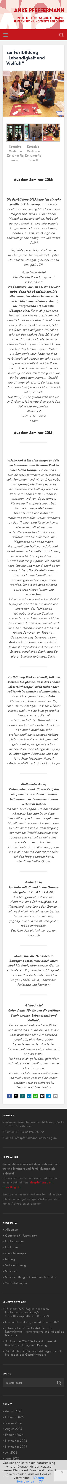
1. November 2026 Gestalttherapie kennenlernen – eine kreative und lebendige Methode (34, 1331)
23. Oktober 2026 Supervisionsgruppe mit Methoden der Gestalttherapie (33, 1353)
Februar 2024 (14, 1435)
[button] (9, 1096)
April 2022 (12, 1458)
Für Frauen (12, 1247)
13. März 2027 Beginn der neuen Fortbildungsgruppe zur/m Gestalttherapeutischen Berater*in (27, 1312)
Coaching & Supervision (21, 1235)
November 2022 (16, 1446)
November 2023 (16, 1441)
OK (41, 1481)
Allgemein (11, 1229)
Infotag (10, 1259)
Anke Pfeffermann (39, 10)
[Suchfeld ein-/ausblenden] (61, 34)
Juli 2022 (11, 1452)
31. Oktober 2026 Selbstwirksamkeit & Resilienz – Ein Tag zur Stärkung (30, 1343)
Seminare (11, 1271)
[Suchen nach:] (33, 1382)
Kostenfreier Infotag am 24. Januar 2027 (32, 1322)
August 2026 (13, 1411)
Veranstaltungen (16, 1283)
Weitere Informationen (29, 1479)
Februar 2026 (14, 1417)
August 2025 (13, 1429)
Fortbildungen (14, 1241)
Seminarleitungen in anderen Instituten (30, 1277)
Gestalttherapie (15, 1253)
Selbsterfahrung (15, 1265)
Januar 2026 (13, 1423)
